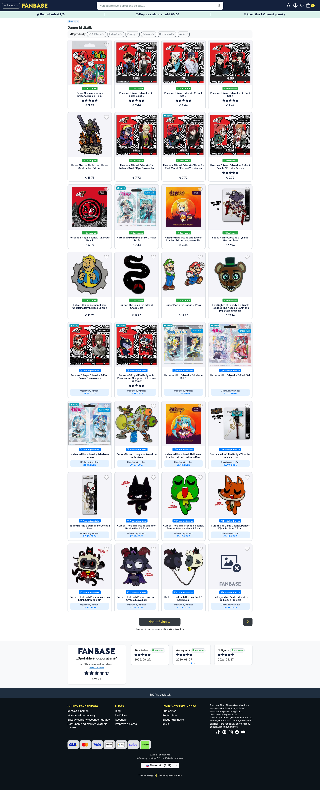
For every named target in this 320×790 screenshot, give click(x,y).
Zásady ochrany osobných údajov (89, 719)
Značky (131, 34)
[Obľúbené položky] (302, 6)
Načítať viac (158, 622)
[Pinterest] (224, 732)
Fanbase (73, 21)
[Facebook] (237, 732)
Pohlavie (147, 34)
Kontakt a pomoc (78, 711)
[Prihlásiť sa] (295, 5)
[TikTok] (218, 732)
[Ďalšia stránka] (247, 622)
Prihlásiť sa (169, 711)
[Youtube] (243, 732)
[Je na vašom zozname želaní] (107, 45)
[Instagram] (231, 732)
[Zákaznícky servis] (289, 5)
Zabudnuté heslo (173, 719)
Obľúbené (96, 34)
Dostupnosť (165, 34)
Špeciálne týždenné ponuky (265, 14)
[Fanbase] (35, 5)
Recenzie (120, 719)
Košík (165, 724)
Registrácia (169, 715)
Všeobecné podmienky (82, 715)
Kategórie (114, 34)
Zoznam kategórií (147, 775)
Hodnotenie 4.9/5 (52, 14)
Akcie (182, 34)
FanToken (121, 715)
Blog (118, 711)
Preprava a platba (126, 724)
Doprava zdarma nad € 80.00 (159, 14)
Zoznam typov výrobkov (169, 775)
